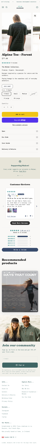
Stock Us (5, 389)
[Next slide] (36, 206)
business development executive (24, 1)
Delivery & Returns (8, 395)
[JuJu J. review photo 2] (14, 210)
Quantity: (5, 103)
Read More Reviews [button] (20, 223)
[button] (6, 63)
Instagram (5, 410)
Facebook (5, 414)
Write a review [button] (20, 250)
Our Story (25, 385)
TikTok (4, 417)
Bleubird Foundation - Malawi (30, 393)
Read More (22, 171)
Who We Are (25, 389)
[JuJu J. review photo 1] (9, 210)
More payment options (20, 125)
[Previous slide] (3, 206)
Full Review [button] (11, 216)
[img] (11, 191)
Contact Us (5, 385)
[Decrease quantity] (4, 107)
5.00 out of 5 (25, 230)
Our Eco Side (26, 397)
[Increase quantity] (11, 107)
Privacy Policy (7, 401)
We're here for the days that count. (25, 442)
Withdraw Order (7, 398)
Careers (4, 392)
